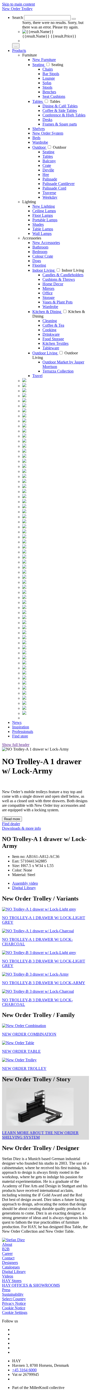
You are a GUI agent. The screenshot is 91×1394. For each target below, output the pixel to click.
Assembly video (25, 883)
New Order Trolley (17, 9)
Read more (12, 819)
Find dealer (11, 824)
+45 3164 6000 (24, 1370)
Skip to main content (18, 4)
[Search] (74, 19)
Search (17, 17)
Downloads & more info (21, 828)
